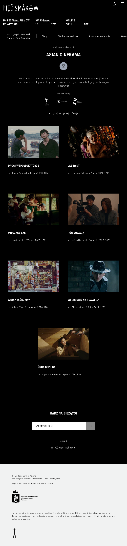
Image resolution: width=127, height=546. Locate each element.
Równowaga (76, 233)
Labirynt (74, 166)
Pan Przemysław (52, 479)
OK (90, 425)
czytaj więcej (59, 113)
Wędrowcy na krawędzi (84, 300)
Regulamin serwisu (21, 483)
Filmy (44, 36)
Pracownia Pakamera (32, 479)
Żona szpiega (47, 367)
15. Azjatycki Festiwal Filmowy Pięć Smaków (18, 36)
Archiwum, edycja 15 (63, 47)
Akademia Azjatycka (100, 36)
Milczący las (17, 233)
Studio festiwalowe (68, 36)
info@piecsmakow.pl (63, 447)
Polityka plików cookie (42, 483)
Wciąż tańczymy (19, 300)
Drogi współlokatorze (23, 166)
